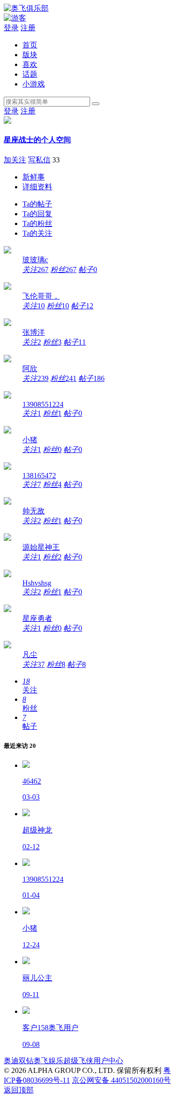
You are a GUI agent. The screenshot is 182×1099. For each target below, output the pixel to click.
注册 (28, 28)
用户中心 (108, 1061)
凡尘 (29, 655)
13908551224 (42, 404)
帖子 (37, 204)
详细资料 (37, 187)
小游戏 (33, 84)
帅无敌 (33, 511)
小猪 (29, 440)
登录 (11, 28)
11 (74, 342)
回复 (37, 214)
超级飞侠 (78, 1061)
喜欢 (29, 64)
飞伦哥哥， (41, 296)
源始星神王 (41, 547)
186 (91, 378)
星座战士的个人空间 (37, 140)
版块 (29, 55)
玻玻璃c (35, 260)
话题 (29, 74)
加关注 (15, 160)
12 (82, 306)
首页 (29, 45)
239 (35, 378)
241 (63, 378)
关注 (37, 233)
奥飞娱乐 (48, 1061)
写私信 (39, 160)
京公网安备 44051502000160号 (121, 1080)
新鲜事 (33, 177)
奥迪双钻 (19, 1061)
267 (35, 269)
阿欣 (29, 369)
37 (33, 664)
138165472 (39, 476)
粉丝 (37, 223)
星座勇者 (37, 618)
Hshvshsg (36, 583)
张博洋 (33, 332)
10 (33, 306)
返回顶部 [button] (19, 1090)
